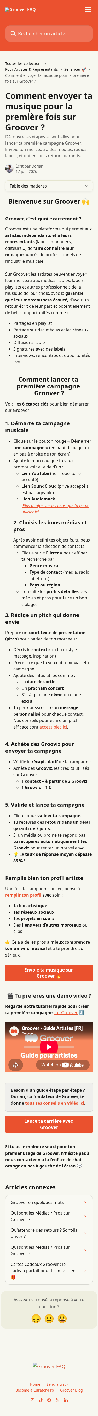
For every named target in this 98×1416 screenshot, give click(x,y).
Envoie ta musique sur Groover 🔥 (49, 973)
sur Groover (66, 1012)
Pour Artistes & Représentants (31, 69)
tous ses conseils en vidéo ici (54, 1103)
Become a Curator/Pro (34, 1390)
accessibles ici (53, 727)
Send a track (57, 1384)
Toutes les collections (23, 63)
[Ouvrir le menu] (88, 9)
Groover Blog (71, 1390)
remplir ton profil (23, 895)
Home (35, 1384)
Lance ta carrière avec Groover (49, 1124)
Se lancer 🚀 (75, 69)
